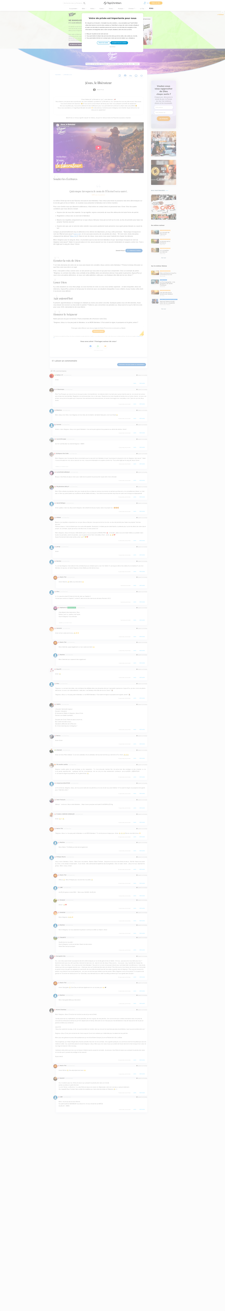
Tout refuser (112, 46)
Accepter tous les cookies (119, 42)
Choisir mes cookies (103, 42)
